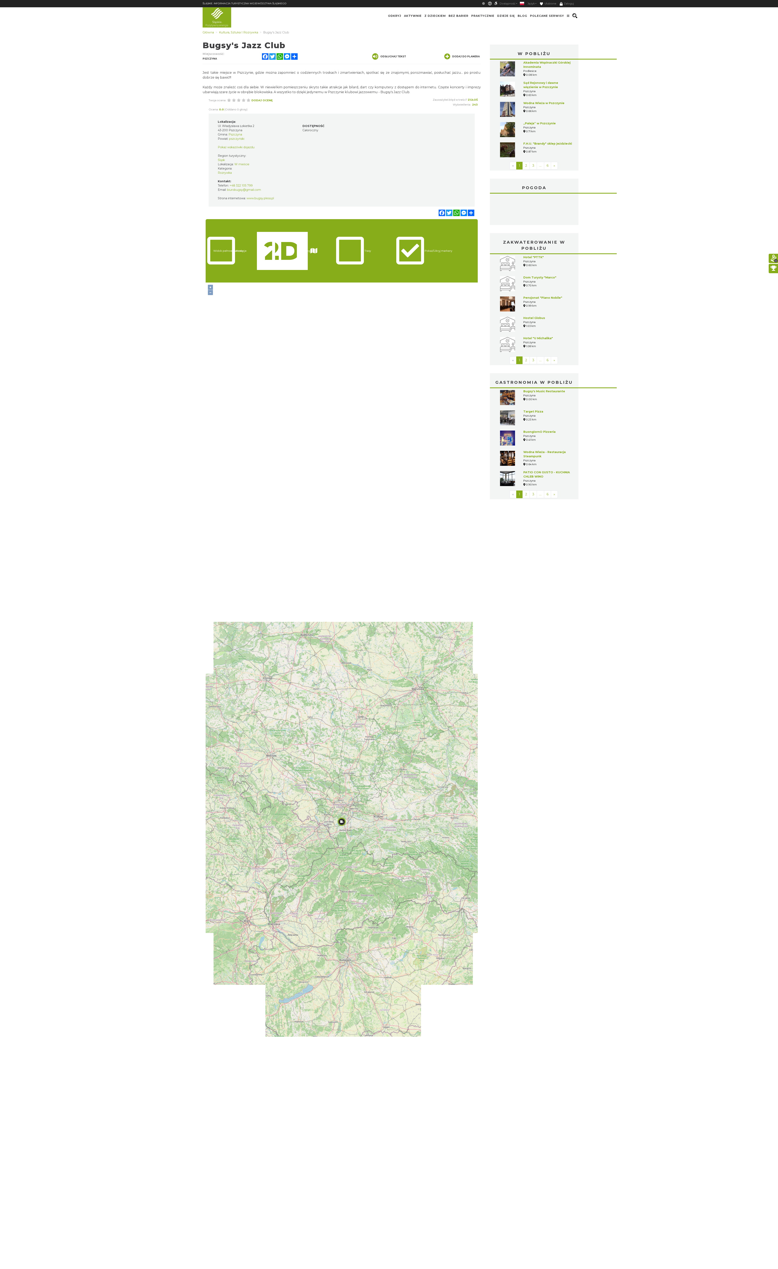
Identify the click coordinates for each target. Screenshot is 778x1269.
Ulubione (550, 3)
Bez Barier (458, 15)
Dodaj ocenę (262, 100)
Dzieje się (506, 15)
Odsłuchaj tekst (393, 56)
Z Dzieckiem (435, 15)
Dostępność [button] (507, 3)
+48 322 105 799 (241, 185)
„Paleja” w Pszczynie (539, 123)
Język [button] (531, 3)
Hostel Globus (534, 287)
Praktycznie (482, 15)
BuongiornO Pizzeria (539, 401)
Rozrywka (225, 173)
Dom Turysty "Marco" (539, 247)
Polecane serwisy (547, 15)
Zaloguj (569, 3)
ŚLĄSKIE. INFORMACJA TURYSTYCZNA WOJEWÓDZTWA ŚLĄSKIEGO (244, 3)
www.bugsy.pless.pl (260, 198)
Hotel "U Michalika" (538, 308)
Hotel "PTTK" (533, 227)
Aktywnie (413, 15)
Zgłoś (473, 99)
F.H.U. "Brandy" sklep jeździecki (547, 143)
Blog (522, 15)
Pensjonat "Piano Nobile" (542, 267)
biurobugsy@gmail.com (244, 190)
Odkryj (394, 15)
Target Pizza (533, 381)
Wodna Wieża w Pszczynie (543, 103)
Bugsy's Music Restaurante (544, 361)
